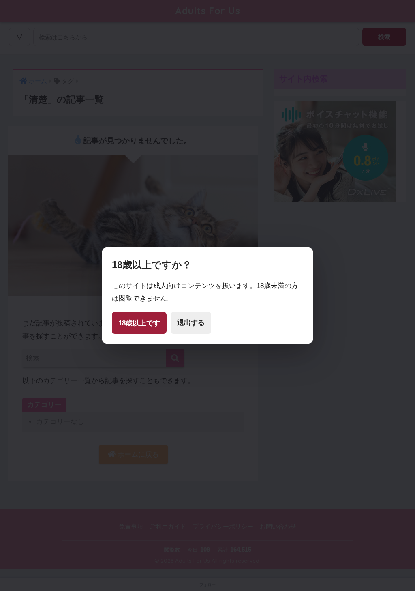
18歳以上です (139, 323)
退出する (191, 323)
